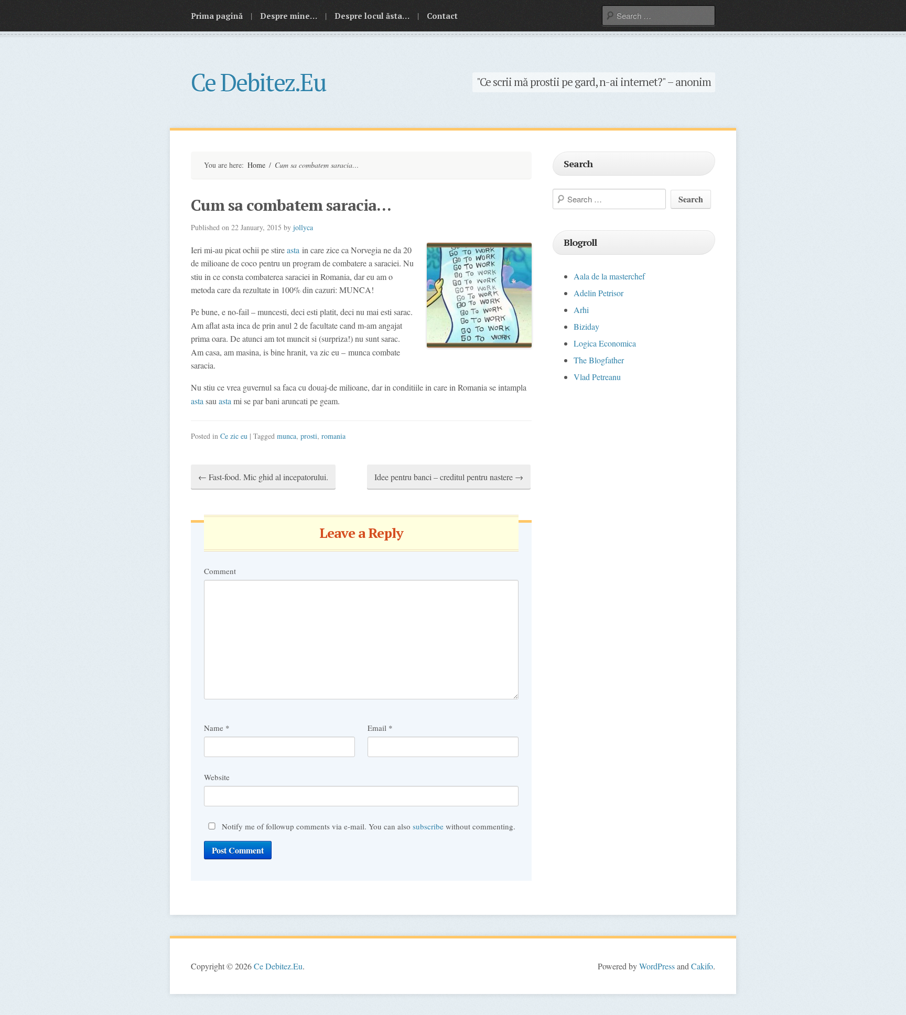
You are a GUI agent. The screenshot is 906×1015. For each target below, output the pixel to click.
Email (380, 727)
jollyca (303, 227)
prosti (308, 436)
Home (256, 165)
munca (286, 436)
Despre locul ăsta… (372, 15)
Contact (442, 15)
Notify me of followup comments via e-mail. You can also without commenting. (367, 826)
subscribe (428, 826)
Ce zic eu (233, 436)
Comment (220, 571)
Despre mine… (288, 15)
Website (217, 777)
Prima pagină (217, 15)
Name (217, 727)
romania (333, 436)
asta (293, 249)
